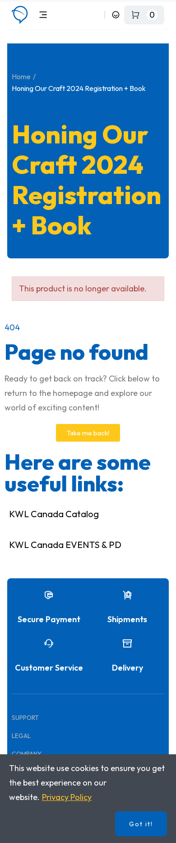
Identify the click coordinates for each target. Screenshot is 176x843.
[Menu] (43, 14)
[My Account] (116, 14)
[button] (88, 433)
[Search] (96, 15)
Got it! (141, 824)
